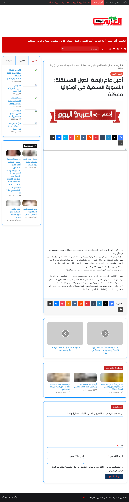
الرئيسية (122, 41)
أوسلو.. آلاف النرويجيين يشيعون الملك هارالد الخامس (85, 385)
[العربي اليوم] (107, 21)
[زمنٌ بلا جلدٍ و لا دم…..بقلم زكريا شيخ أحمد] (30, 126)
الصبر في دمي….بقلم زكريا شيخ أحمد (14, 88)
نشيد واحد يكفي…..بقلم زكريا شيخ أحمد (15, 113)
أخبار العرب (100, 41)
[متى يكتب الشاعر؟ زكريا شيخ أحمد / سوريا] (13, 203)
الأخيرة (22, 60)
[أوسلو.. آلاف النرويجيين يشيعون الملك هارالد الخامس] (85, 377)
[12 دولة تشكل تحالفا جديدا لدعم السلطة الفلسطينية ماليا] (30, 73)
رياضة (78, 41)
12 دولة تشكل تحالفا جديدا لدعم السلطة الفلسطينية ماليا (14, 74)
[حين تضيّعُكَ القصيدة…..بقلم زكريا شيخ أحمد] (30, 101)
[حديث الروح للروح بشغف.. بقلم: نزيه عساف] (29, 153)
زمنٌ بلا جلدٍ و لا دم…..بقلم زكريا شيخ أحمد (14, 126)
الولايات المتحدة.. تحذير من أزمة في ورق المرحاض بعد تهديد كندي (60, 387)
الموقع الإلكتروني (77, 456)
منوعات (31, 41)
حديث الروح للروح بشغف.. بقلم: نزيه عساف (69, 2)
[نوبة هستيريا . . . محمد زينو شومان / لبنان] (29, 203)
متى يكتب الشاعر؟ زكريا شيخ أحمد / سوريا (15, 213)
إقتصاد (70, 41)
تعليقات (9, 60)
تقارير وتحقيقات (58, 41)
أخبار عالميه (107, 65)
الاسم (120, 445)
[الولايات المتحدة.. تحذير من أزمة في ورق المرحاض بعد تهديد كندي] (58, 377)
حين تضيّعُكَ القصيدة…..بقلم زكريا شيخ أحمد (14, 101)
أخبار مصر (112, 41)
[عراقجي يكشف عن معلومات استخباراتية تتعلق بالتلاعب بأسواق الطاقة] (111, 377)
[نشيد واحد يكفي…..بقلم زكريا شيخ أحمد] (30, 114)
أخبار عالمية (87, 41)
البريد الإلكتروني (115, 456)
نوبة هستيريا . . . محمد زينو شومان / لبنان (30, 212)
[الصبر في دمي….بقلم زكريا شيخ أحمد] (30, 89)
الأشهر (34, 60)
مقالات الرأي (43, 41)
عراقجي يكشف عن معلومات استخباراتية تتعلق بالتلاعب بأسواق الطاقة (112, 387)
